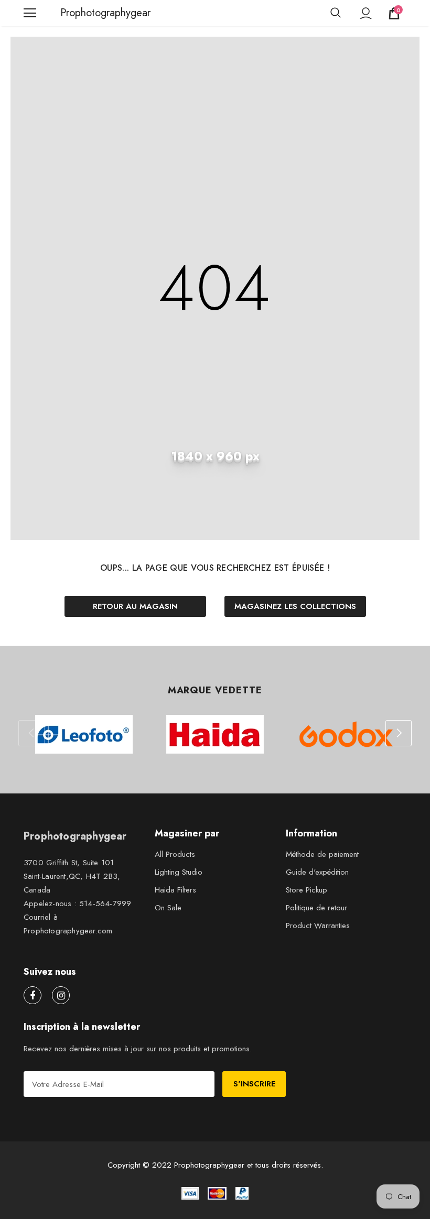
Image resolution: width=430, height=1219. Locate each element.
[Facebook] (32, 995)
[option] (83, 734)
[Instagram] (61, 995)
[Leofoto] (84, 734)
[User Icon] (365, 13)
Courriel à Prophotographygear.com (68, 924)
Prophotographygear (73, 13)
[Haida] (215, 734)
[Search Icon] (335, 13)
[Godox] (346, 734)
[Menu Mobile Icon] (30, 13)
